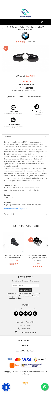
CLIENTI (24, 345)
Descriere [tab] (7, 136)
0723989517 (27, 328)
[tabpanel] (25, 58)
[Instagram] (35, 313)
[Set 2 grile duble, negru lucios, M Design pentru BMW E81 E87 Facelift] (37, 242)
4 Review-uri (30, 42)
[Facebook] (16, 313)
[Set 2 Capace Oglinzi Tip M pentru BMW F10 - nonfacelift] (25, 58)
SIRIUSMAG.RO (25, 340)
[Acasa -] (25, 13)
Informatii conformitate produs (15, 208)
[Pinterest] (21, 313)
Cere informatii (35, 97)
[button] (6, 387)
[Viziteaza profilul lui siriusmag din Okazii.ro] (25, 383)
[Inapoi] (2, 27)
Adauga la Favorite (16, 97)
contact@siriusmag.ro (26, 332)
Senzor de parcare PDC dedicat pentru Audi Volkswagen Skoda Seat (13, 256)
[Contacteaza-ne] (36, 21)
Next (47, 61)
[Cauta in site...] (48, 21)
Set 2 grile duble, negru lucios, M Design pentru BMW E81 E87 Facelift (37, 256)
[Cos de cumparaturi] (42, 21)
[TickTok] (30, 313)
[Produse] (3, 22)
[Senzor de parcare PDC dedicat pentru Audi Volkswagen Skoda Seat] (13, 242)
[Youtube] (25, 313)
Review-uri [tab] (9, 214)
